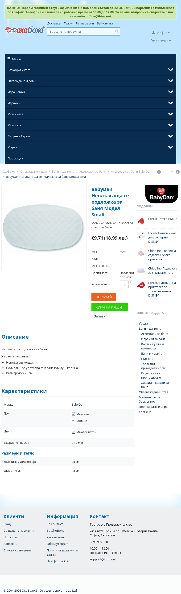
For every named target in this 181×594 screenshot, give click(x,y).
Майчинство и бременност (149, 399)
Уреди (143, 323)
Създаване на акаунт (19, 530)
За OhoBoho (56, 530)
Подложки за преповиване (151, 375)
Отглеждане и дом (21, 81)
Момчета (14, 125)
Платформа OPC (58, 561)
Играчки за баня (153, 339)
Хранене (145, 412)
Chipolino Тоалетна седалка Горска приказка (162, 255)
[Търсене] (116, 31)
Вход (7, 524)
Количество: (100, 284)
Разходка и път (19, 70)
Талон (68, 23)
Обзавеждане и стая (153, 392)
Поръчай (104, 297)
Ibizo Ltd (71, 590)
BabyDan (78, 404)
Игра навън (16, 92)
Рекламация (85, 23)
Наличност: (99, 273)
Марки (12, 147)
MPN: (95, 251)
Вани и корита (151, 353)
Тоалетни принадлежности (153, 366)
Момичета (15, 114)
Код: (94, 259)
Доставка (54, 23)
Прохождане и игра (153, 406)
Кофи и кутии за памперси (153, 346)
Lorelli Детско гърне (162, 219)
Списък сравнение (17, 550)
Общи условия (57, 544)
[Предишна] (159, 172)
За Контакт (105, 23)
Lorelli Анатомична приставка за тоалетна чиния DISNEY (162, 289)
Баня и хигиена (150, 328)
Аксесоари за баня (154, 334)
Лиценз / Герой (19, 136)
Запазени (10, 544)
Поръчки (10, 537)
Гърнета (147, 358)
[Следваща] (178, 172)
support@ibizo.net (103, 559)
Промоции (15, 158)
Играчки (14, 103)
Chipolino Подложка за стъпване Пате (162, 270)
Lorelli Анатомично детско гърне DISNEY (162, 237)
